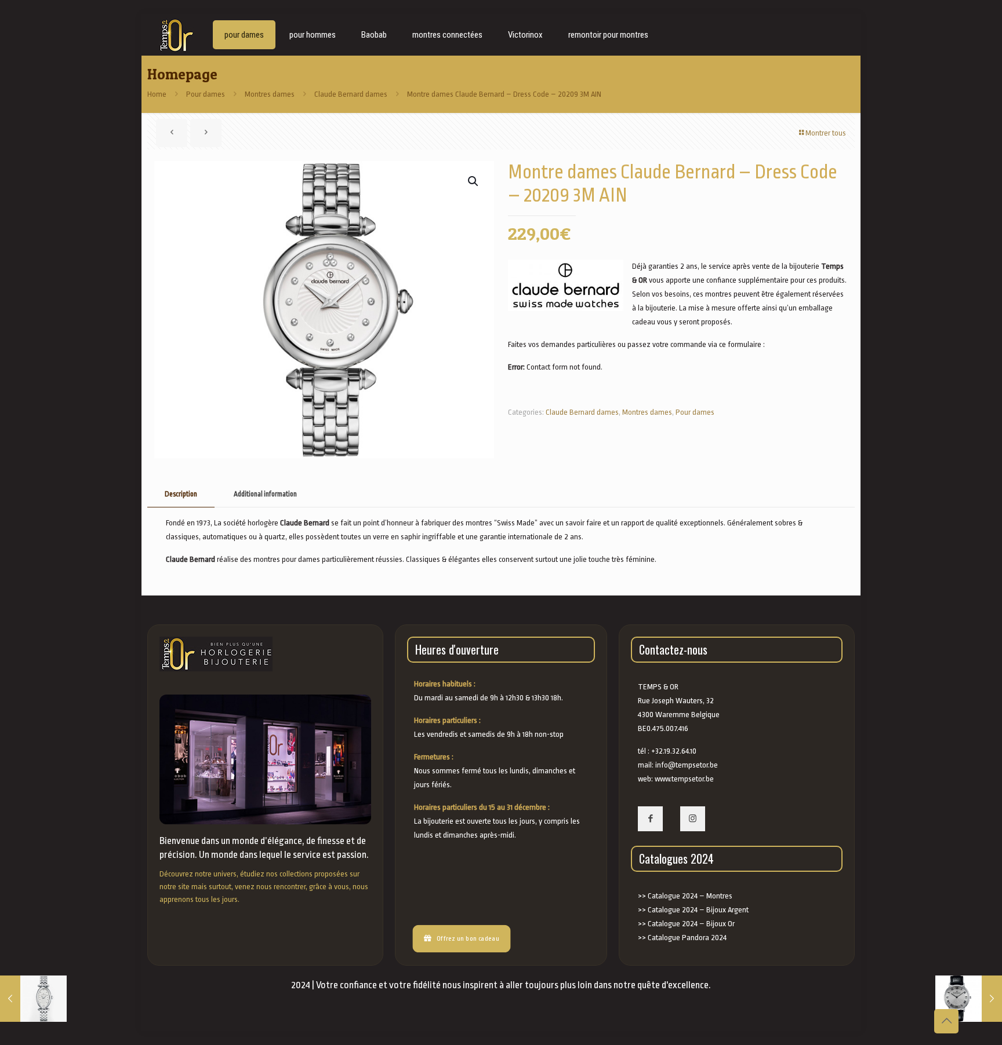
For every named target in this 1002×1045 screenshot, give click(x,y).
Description (181, 494)
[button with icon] (650, 818)
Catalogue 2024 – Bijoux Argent (698, 909)
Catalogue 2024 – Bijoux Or (691, 923)
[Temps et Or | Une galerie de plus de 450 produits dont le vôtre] (174, 34)
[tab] (181, 494)
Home (156, 94)
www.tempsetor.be (684, 778)
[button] (473, 181)
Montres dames (270, 94)
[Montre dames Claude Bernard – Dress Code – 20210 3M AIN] (33, 998)
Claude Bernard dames (350, 94)
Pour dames (205, 94)
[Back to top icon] (946, 1021)
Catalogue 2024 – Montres (690, 895)
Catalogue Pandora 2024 (687, 937)
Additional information (265, 494)
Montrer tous (825, 133)
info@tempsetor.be (686, 765)
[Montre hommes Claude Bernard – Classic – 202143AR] (968, 998)
